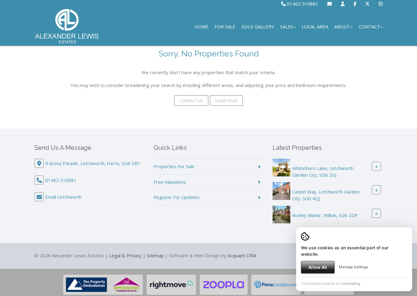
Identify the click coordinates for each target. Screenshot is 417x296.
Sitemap (155, 255)
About (342, 26)
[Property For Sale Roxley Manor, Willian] (281, 214)
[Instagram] (381, 4)
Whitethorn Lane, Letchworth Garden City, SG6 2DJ (323, 171)
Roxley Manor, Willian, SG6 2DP (325, 215)
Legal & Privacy (125, 255)
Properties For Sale (174, 166)
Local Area (315, 26)
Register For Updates (177, 197)
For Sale (225, 26)
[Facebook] (355, 4)
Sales (286, 26)
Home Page (226, 100)
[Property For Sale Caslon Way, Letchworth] (281, 190)
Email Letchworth (63, 197)
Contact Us (191, 100)
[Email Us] (329, 4)
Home (201, 26)
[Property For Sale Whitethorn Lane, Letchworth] (281, 167)
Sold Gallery (257, 26)
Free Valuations (170, 182)
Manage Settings (353, 267)
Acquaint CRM (241, 255)
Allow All (317, 267)
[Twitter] (367, 4)
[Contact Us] (343, 4)
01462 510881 (302, 4)
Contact (369, 26)
